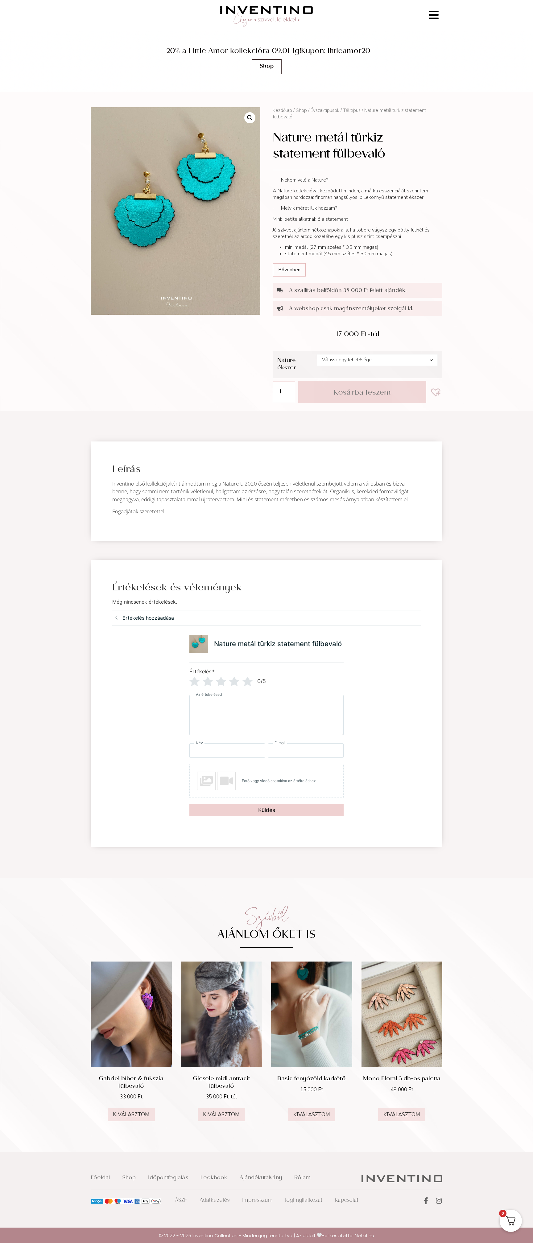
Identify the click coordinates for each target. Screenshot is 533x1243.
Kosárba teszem (362, 393)
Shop (301, 110)
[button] (249, 117)
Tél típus (352, 110)
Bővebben (289, 269)
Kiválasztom (131, 1114)
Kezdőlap (282, 110)
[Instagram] (439, 1200)
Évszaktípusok (325, 110)
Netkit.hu (364, 1235)
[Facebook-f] (426, 1200)
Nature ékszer (286, 364)
